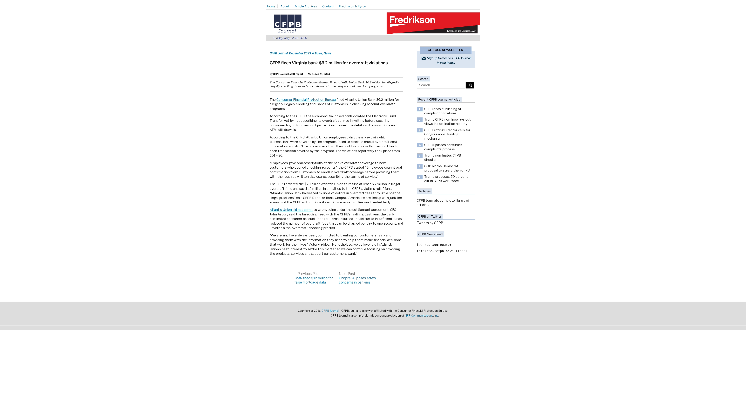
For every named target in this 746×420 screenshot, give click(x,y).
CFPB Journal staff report (288, 74)
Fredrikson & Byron (352, 6)
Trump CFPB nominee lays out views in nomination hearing (447, 121)
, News (326, 53)
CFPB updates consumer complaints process (443, 147)
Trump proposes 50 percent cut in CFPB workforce (446, 179)
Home (271, 6)
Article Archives (305, 6)
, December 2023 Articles (305, 53)
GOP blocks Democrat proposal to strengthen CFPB (447, 168)
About (285, 6)
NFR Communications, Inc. (422, 315)
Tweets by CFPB (430, 223)
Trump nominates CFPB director (442, 157)
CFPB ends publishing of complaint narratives (442, 111)
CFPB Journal (279, 53)
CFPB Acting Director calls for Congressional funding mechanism (447, 134)
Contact (328, 6)
